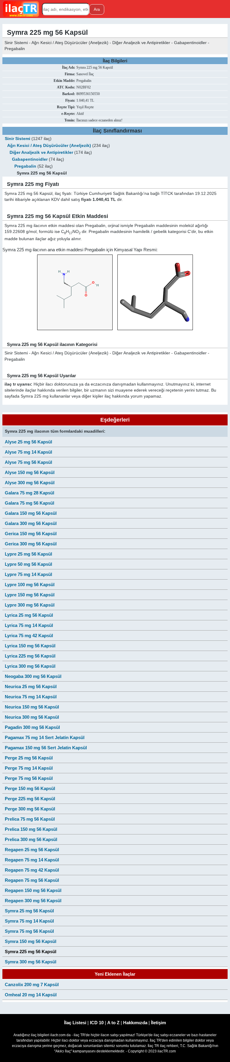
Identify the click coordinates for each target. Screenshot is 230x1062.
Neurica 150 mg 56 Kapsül (32, 706)
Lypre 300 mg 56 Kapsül (30, 604)
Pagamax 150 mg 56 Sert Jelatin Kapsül (46, 747)
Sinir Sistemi (17, 138)
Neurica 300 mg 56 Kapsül (32, 717)
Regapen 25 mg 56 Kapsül (32, 849)
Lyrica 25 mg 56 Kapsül (29, 615)
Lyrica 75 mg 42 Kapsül (29, 635)
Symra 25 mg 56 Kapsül (29, 910)
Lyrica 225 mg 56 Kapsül (30, 655)
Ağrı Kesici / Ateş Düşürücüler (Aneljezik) (49, 145)
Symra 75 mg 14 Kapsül (29, 920)
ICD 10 (97, 1022)
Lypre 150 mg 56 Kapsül (30, 594)
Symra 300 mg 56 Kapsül (30, 961)
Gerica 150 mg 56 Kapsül (31, 533)
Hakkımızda (135, 1022)
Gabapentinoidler (30, 159)
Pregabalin (25, 166)
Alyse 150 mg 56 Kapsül (30, 472)
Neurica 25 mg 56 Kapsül (31, 686)
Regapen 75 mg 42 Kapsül (32, 870)
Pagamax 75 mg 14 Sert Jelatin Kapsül (44, 737)
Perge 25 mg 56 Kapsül (29, 757)
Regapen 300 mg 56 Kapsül (33, 900)
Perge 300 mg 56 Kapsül (30, 808)
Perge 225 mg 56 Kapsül (30, 798)
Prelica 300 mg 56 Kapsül (31, 839)
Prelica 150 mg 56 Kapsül (31, 829)
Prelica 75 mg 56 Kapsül (30, 819)
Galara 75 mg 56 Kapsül (29, 503)
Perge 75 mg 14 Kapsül (29, 768)
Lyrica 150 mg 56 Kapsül (30, 645)
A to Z (113, 1022)
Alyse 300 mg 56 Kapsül (30, 482)
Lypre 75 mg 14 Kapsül (28, 574)
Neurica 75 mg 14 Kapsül (31, 696)
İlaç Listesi (75, 1022)
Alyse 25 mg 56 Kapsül (28, 441)
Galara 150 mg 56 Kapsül (31, 513)
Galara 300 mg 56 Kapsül (31, 523)
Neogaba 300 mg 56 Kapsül (33, 676)
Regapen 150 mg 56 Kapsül (33, 890)
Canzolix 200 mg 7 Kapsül (32, 984)
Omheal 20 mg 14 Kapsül (31, 994)
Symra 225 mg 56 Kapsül (30, 951)
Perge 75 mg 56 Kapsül (29, 778)
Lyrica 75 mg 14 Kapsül (29, 625)
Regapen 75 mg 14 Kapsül (32, 859)
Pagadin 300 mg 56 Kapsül (32, 727)
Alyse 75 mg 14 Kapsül (28, 452)
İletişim (158, 1022)
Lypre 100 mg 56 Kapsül (30, 584)
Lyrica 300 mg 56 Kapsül (30, 666)
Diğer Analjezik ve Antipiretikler (41, 152)
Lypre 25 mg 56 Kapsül (28, 553)
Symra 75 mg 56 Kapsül (29, 931)
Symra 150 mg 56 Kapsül (30, 941)
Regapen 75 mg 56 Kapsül (32, 880)
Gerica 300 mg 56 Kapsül (31, 543)
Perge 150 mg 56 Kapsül (30, 788)
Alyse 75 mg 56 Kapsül (28, 462)
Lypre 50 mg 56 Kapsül (28, 564)
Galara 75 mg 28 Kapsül (29, 492)
